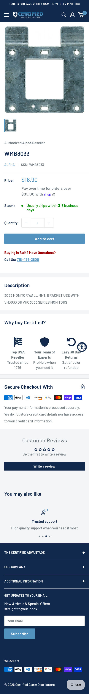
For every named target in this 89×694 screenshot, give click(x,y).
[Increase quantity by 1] (49, 222)
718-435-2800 (28, 259)
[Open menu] (6, 15)
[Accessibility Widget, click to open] (82, 347)
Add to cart (44, 238)
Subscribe (20, 633)
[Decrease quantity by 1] (26, 222)
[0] (81, 14)
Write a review (44, 466)
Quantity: (11, 222)
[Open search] (64, 14)
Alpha (9, 164)
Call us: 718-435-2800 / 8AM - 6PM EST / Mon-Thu (45, 4)
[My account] (72, 14)
